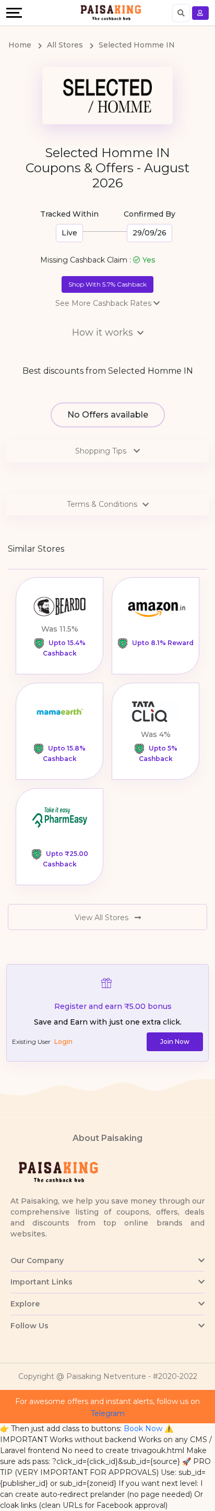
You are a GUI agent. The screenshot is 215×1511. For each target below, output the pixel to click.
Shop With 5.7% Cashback (107, 284)
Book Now (143, 1428)
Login (63, 1041)
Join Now (174, 1041)
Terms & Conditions (102, 504)
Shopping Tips (101, 451)
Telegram (108, 1413)
